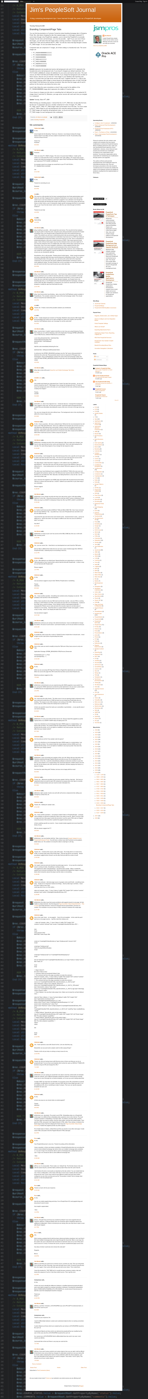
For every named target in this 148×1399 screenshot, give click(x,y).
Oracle (96, 598)
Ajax (96, 419)
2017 (96, 751)
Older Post (84, 1367)
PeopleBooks (98, 611)
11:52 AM (36, 537)
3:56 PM (36, 300)
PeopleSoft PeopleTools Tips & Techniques (111, 214)
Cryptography (98, 476)
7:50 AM (36, 1360)
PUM (96, 641)
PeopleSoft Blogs (99, 305)
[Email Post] (51, 117)
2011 (96, 765)
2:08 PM (36, 1256)
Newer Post (33, 1367)
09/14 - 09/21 (100, 779)
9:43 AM (36, 797)
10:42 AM (36, 659)
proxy (96, 635)
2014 (96, 758)
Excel (96, 510)
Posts (97, 356)
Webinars (97, 704)
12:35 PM (36, 1298)
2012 (96, 763)
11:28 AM (36, 489)
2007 (96, 816)
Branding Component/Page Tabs (105, 805)
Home (58, 1367)
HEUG (96, 532)
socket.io (97, 669)
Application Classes (98, 423)
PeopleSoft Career (100, 389)
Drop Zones (98, 495)
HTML (96, 536)
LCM (96, 558)
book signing (98, 443)
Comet (96, 460)
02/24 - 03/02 (100, 803)
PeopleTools (98, 624)
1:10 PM (36, 1212)
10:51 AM (36, 627)
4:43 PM (36, 212)
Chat (96, 456)
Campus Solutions (97, 453)
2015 (96, 756)
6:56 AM (36, 830)
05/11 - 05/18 (100, 793)
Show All (116, 400)
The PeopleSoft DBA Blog (102, 381)
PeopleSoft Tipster (100, 395)
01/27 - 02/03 (100, 812)
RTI (96, 658)
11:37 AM (36, 909)
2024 (96, 734)
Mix (96, 579)
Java (96, 544)
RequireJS (97, 654)
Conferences (98, 468)
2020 (96, 744)
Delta (96, 482)
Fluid (96, 522)
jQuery (96, 554)
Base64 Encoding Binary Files (103, 345)
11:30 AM (36, 502)
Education (97, 499)
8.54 (96, 407)
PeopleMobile (98, 617)
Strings (96, 673)
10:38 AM (36, 1158)
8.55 (96, 409)
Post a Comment (36, 1364)
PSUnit (96, 637)
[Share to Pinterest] (62, 117)
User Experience (99, 694)
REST (96, 656)
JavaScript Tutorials (100, 303)
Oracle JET (98, 600)
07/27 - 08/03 (100, 786)
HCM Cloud (98, 530)
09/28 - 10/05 (100, 777)
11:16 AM (36, 448)
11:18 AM (36, 1089)
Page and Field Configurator (99, 605)
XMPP (96, 712)
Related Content (99, 649)
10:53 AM (36, 435)
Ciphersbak (37, 128)
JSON (96, 556)
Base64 (97, 433)
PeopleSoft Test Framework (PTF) (104, 128)
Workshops (98, 708)
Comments (98, 359)
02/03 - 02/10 (100, 810)
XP (95, 714)
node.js (97, 592)
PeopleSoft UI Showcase (101, 396)
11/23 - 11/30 (100, 774)
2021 (96, 742)
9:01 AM (36, 785)
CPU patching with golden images (103, 377)
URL (96, 692)
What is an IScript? (100, 326)
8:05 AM (36, 588)
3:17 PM (36, 1227)
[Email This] (54, 117)
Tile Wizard (98, 684)
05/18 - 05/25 (100, 791)
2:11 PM (36, 1274)
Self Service (98, 664)
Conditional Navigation (98, 465)
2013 (96, 761)
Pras (35, 1138)
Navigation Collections (98, 589)
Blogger (81, 1386)
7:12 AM (36, 1067)
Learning (97, 560)
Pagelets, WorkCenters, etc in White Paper (106, 316)
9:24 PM (36, 1133)
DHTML (97, 487)
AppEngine (98, 421)
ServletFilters (98, 666)
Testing (97, 682)
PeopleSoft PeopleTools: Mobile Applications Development (110, 276)
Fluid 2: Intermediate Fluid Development (105, 134)
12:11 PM (36, 552)
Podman (97, 629)
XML (96, 710)
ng (35, 194)
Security (97, 662)
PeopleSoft (42, 119)
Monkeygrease (99, 583)
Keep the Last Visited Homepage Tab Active (62, 370)
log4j (96, 564)
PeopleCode (98, 613)
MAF (96, 568)
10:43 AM (36, 1190)
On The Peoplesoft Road (102, 375)
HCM (96, 528)
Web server (98, 702)
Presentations (98, 633)
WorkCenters (98, 706)
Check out (48, 1378)
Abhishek (37, 421)
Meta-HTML (98, 575)
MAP (96, 570)
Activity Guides (99, 413)
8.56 (96, 411)
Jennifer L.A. (37, 378)
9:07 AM (36, 731)
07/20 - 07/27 (100, 789)
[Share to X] (58, 117)
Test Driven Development (98, 679)
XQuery (97, 718)
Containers (98, 474)
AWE (96, 431)
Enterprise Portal (99, 503)
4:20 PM (36, 362)
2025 (96, 732)
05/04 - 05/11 (100, 796)
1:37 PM (36, 569)
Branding (36, 119)
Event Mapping (99, 507)
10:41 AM (36, 1180)
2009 (96, 770)
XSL (96, 720)
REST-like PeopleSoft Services (103, 337)
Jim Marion (37, 150)
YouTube (97, 722)
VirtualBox (97, 700)
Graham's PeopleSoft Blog (102, 368)
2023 (96, 737)
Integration (97, 540)
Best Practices (98, 435)
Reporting (97, 652)
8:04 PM (36, 188)
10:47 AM (36, 615)
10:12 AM (36, 807)
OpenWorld (98, 596)
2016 (96, 753)
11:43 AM (36, 526)
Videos (96, 698)
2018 (96, 749)
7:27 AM (36, 1343)
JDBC (96, 552)
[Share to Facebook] (60, 117)
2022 (96, 739)
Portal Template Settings (101, 323)
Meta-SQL (97, 577)
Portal (96, 631)
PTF (96, 639)
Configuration (98, 472)
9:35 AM (36, 145)
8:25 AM (36, 771)
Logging (97, 566)
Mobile (96, 581)
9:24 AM (36, 1310)
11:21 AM (36, 638)
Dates (96, 480)
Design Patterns (99, 484)
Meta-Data (97, 572)
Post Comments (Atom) (43, 1370)
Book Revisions (99, 439)
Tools (96, 686)
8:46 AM (36, 1107)
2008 (96, 772)
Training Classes (99, 688)
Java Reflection (99, 546)
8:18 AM (36, 711)
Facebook (97, 516)
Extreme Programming (98, 513)
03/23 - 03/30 (100, 800)
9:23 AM (36, 844)
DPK (96, 493)
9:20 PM (36, 266)
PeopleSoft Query (98, 621)
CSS (96, 478)
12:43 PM (36, 1053)
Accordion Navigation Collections (104, 348)
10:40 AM (36, 857)
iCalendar (97, 538)
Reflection (97, 643)
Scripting (97, 660)
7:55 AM (36, 677)
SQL (96, 671)
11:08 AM (36, 874)
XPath (96, 716)
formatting (97, 524)
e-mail (96, 497)
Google (97, 526)
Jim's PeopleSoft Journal (63, 9)
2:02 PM (36, 691)
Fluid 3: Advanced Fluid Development (105, 125)
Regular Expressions (98, 646)
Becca (36, 1232)
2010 (96, 768)
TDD (96, 675)
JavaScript (97, 550)
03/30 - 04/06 (100, 798)
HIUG (96, 534)
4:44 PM (36, 222)
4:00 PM (36, 310)
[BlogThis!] (56, 117)
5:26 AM (36, 396)
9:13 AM (36, 323)
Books (96, 447)
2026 (96, 730)
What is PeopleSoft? (100, 390)
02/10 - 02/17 (100, 808)
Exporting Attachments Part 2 (102, 330)
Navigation (98, 586)
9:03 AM (36, 416)
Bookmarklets (98, 445)
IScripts (97, 542)
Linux (96, 562)
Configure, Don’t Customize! (102, 123)
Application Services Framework (98, 428)
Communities (98, 462)
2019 (96, 746)
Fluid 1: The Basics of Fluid (102, 132)
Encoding (97, 501)
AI (95, 417)
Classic (97, 458)
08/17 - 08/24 (100, 784)
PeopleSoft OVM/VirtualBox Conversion (105, 308)
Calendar (97, 451)
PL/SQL (97, 626)
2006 (96, 818)
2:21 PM (36, 372)
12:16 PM (36, 1037)
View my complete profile (100, 45)
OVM (96, 602)
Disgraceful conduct (98, 490)
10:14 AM (36, 172)
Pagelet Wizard (99, 608)
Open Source (98, 594)
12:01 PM (36, 286)
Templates (97, 677)
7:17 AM (36, 750)
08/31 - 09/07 (100, 781)
